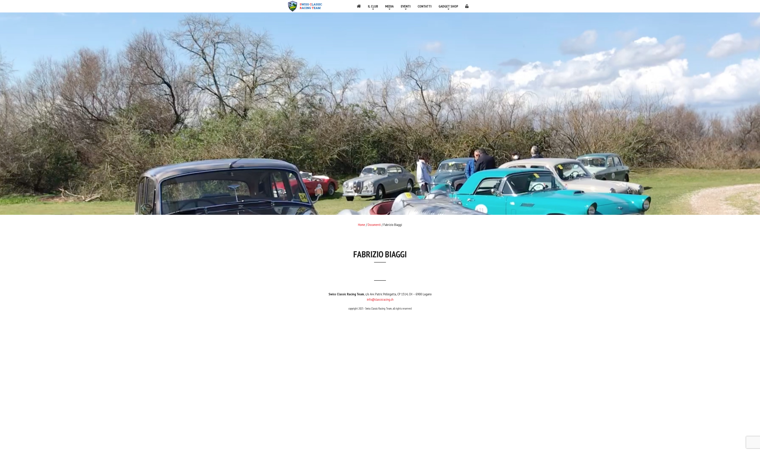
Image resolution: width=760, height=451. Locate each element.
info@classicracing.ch (380, 299)
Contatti (424, 6)
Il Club (373, 6)
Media (389, 6)
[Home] (358, 6)
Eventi (405, 6)
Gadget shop (448, 6)
